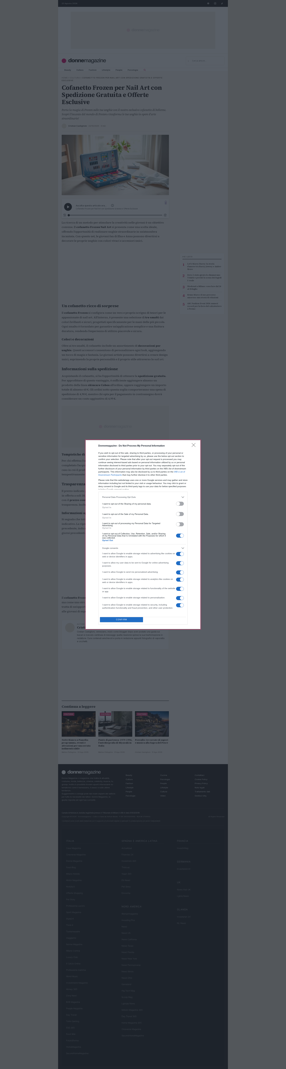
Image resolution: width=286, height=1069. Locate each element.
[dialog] (143, 534)
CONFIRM (121, 619)
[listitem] (143, 497)
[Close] (194, 446)
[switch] (180, 504)
